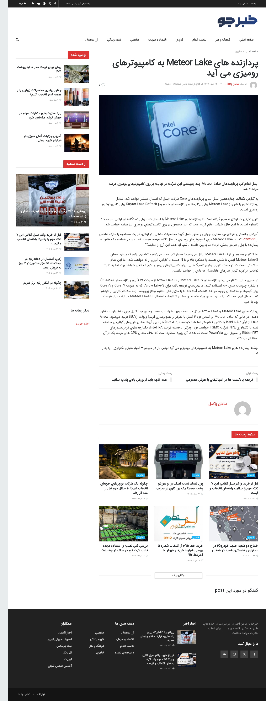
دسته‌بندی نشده (124, 652)
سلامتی (134, 39)
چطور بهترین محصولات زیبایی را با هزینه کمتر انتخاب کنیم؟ (38, 92)
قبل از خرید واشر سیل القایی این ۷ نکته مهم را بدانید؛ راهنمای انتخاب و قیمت (233, 488)
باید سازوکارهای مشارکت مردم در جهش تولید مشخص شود (40, 115)
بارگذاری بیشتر (178, 575)
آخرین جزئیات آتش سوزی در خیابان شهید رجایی (42, 138)
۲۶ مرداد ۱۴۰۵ (194, 494)
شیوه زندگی (114, 39)
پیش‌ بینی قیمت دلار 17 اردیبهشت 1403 (39, 69)
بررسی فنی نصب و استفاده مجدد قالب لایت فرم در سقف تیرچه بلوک (124, 548)
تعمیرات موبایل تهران (60, 639)
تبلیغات (254, 4)
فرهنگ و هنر (223, 39)
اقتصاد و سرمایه (157, 39)
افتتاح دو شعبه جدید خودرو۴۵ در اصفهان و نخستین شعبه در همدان (235, 548)
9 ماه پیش (54, 100)
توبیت (68, 659)
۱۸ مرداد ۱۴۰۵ (138, 556)
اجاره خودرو (82, 323)
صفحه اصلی (246, 39)
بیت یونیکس (64, 646)
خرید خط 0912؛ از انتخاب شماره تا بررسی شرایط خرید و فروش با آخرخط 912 (180, 550)
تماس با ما (242, 4)
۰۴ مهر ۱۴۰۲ (210, 84)
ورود (21, 4)
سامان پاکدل (232, 84)
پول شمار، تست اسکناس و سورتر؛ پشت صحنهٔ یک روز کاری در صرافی (179, 486)
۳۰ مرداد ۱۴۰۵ (52, 288)
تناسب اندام (199, 39)
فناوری (179, 39)
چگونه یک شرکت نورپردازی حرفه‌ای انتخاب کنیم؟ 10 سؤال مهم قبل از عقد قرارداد (124, 488)
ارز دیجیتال (91, 39)
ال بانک (67, 652)
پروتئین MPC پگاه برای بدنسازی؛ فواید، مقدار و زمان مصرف (53, 213)
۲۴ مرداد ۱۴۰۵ (138, 499)
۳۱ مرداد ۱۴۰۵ (249, 499)
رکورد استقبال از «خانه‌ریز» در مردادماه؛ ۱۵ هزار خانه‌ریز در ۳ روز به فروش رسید (40, 263)
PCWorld (249, 239)
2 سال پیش (53, 77)
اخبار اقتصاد (65, 632)
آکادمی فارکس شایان (60, 666)
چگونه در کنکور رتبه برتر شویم (42, 282)
